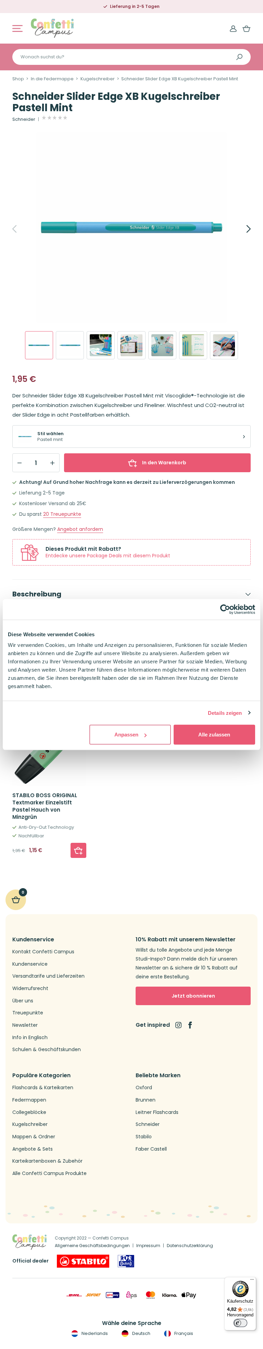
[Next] (241, 229)
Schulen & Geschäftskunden (46, 1049)
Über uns (22, 1001)
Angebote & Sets (32, 1149)
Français (183, 1333)
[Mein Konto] (233, 28)
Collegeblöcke (29, 1112)
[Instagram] (178, 1025)
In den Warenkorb (164, 462)
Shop (18, 79)
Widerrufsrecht (30, 988)
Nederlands (94, 1333)
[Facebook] (190, 1025)
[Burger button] (17, 28)
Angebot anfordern (80, 529)
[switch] (240, 1323)
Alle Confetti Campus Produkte (49, 1173)
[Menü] (252, 1281)
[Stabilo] (83, 1261)
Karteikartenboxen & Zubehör (47, 1161)
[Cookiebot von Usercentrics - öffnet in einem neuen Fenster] (225, 609)
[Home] (52, 28)
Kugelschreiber (97, 79)
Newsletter (25, 1025)
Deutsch (140, 1333)
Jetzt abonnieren (193, 995)
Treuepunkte (62, 514)
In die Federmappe (52, 79)
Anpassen (126, 734)
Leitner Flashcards (157, 1112)
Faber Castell (151, 1149)
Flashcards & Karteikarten (42, 1087)
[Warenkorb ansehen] (246, 28)
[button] (78, 850)
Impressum (148, 1245)
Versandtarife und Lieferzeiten (48, 976)
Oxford (144, 1087)
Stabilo (144, 1136)
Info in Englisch (30, 1037)
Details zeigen (225, 713)
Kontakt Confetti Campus (43, 952)
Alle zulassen (214, 734)
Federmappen (29, 1100)
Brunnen (145, 1100)
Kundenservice (30, 964)
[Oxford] (126, 1261)
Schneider (23, 119)
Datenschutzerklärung (190, 1245)
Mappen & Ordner (33, 1136)
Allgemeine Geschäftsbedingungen (92, 1245)
